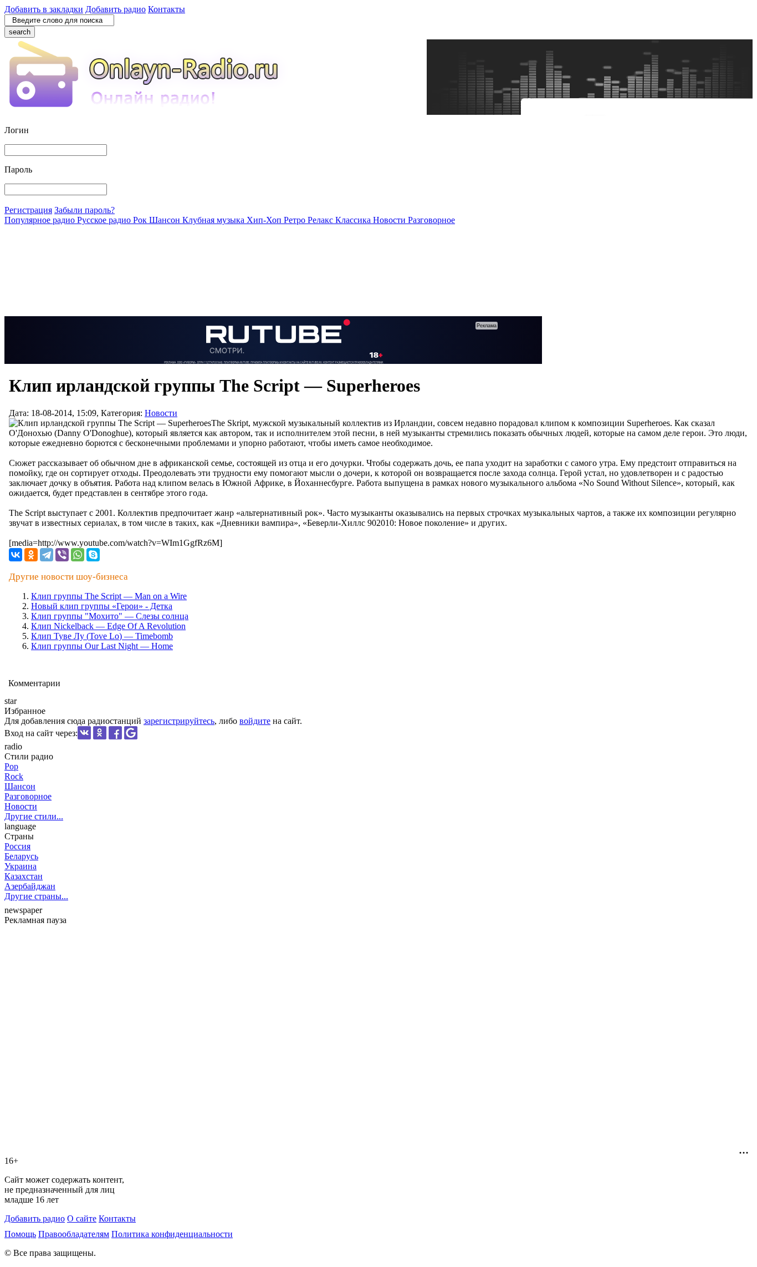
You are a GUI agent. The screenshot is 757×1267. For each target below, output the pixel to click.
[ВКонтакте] (15, 554)
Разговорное (431, 220)
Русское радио (105, 220)
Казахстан (23, 876)
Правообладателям (73, 1234)
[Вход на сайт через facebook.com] (115, 736)
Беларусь (21, 856)
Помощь (20, 1234)
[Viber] (62, 554)
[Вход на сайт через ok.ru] (99, 736)
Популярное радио (40, 220)
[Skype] (93, 554)
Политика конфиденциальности (172, 1234)
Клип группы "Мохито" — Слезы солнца (109, 616)
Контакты (166, 9)
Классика (354, 220)
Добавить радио (115, 9)
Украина (20, 866)
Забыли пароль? (84, 210)
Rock (13, 776)
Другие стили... (33, 816)
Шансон (165, 220)
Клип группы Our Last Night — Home (102, 646)
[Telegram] (46, 554)
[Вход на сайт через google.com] (130, 736)
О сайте (81, 1218)
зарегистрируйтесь (179, 721)
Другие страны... (36, 896)
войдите (254, 721)
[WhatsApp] (77, 554)
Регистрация (28, 210)
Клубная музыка (214, 220)
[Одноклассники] (31, 554)
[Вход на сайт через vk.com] (84, 736)
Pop (11, 766)
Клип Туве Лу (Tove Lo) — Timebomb (102, 636)
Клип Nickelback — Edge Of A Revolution (108, 626)
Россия (17, 846)
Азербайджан (29, 886)
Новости (390, 220)
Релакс (321, 220)
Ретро (296, 220)
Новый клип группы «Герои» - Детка (101, 606)
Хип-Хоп (265, 220)
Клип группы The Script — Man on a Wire (109, 596)
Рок (141, 220)
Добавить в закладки (43, 9)
